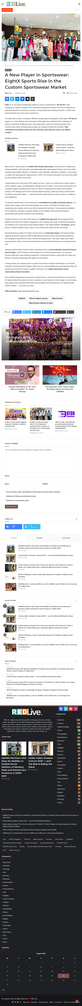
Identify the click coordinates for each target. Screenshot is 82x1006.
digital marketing (38, 839)
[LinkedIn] (17, 99)
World (59, 785)
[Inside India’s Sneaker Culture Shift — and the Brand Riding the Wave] (48, 147)
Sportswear (58, 298)
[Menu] (3, 4)
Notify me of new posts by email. (18, 500)
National (60, 751)
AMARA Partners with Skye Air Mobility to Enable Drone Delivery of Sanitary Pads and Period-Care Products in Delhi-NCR (28, 150)
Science (60, 754)
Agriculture (61, 789)
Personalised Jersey (39, 298)
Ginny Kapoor (59, 839)
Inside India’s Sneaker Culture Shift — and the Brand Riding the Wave (65, 147)
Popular (39, 538)
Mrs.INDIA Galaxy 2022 (10, 846)
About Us (26, 1002)
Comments (66, 538)
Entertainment (62, 737)
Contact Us (58, 1002)
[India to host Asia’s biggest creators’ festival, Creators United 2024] (16, 414)
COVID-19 (27, 839)
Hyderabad (69, 839)
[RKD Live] (16, 4)
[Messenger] (22, 99)
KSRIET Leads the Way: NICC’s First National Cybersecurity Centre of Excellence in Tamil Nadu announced (40, 426)
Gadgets (61, 748)
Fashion (60, 768)
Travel (60, 730)
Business (15, 65)
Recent (14, 538)
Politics (60, 802)
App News (61, 796)
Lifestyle (60, 723)
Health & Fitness (63, 727)
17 (7, 976)
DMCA (51, 1002)
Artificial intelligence (15, 839)
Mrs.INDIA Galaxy (62, 843)
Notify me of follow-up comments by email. (21, 496)
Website (45, 484)
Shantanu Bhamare (70, 846)
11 (18, 971)
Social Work (62, 765)
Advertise (34, 1002)
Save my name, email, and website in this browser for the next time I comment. (33, 492)
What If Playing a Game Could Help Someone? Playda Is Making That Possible (39, 10)
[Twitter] (12, 99)
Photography (62, 734)
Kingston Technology (31, 843)
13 (41, 971)
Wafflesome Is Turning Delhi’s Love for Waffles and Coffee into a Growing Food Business (33, 833)
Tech (59, 744)
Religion (60, 792)
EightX (22, 298)
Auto (59, 782)
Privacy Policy (43, 1002)
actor (4, 839)
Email (7, 484)
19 (30, 976)
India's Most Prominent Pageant (12, 843)
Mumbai (22, 846)
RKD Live (9, 93)
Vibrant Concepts (14, 850)
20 (41, 976)
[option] (41, 339)
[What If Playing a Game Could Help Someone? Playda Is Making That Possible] (11, 577)
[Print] (33, 99)
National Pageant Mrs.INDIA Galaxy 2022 (39, 846)
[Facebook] (7, 99)
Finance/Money (63, 778)
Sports (60, 761)
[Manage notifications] (77, 1001)
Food (59, 772)
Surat (4, 850)
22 (63, 976)
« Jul (3, 990)
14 (52, 971)
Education (61, 741)
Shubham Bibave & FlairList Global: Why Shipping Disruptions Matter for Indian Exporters (23, 339)
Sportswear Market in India (41, 303)
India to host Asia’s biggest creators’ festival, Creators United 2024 (15, 424)
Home (8, 65)
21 (52, 976)
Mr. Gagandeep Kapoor (47, 843)
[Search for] (79, 4)
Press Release (62, 775)
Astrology (61, 799)
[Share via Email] (27, 99)
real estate (58, 846)
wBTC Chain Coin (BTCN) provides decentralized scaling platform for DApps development (66, 425)
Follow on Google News (72, 1002)
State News (62, 758)
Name (7, 476)
